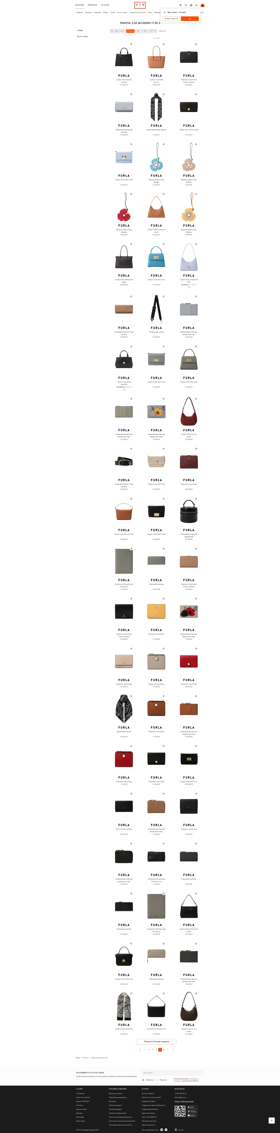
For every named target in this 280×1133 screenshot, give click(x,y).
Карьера (79, 1113)
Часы (150, 12)
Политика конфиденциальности (120, 1117)
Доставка (112, 1101)
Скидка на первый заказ (117, 1113)
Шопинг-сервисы (148, 1093)
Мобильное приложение (118, 1097)
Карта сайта (80, 1121)
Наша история (81, 1109)
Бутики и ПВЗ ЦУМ (82, 1101)
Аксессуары (122, 12)
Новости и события (83, 1097)
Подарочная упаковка (150, 1109)
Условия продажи (115, 1109)
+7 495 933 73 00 (181, 1093)
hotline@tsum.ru (180, 1097)
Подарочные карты (137, 12)
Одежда (97, 12)
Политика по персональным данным (122, 1121)
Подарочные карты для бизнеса (153, 1105)
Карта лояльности (148, 1125)
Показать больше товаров (156, 1042)
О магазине (80, 1093)
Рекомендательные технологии (120, 1125)
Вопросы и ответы (115, 1093)
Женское (85, 1058)
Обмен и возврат (115, 1105)
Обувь (105, 12)
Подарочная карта (148, 1101)
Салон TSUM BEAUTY (149, 1117)
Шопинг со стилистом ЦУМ (151, 1097)
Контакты (79, 1105)
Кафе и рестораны (148, 1113)
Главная (77, 1058)
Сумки (112, 12)
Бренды (88, 12)
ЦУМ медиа (80, 1117)
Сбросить (162, 31)
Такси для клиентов (149, 1121)
